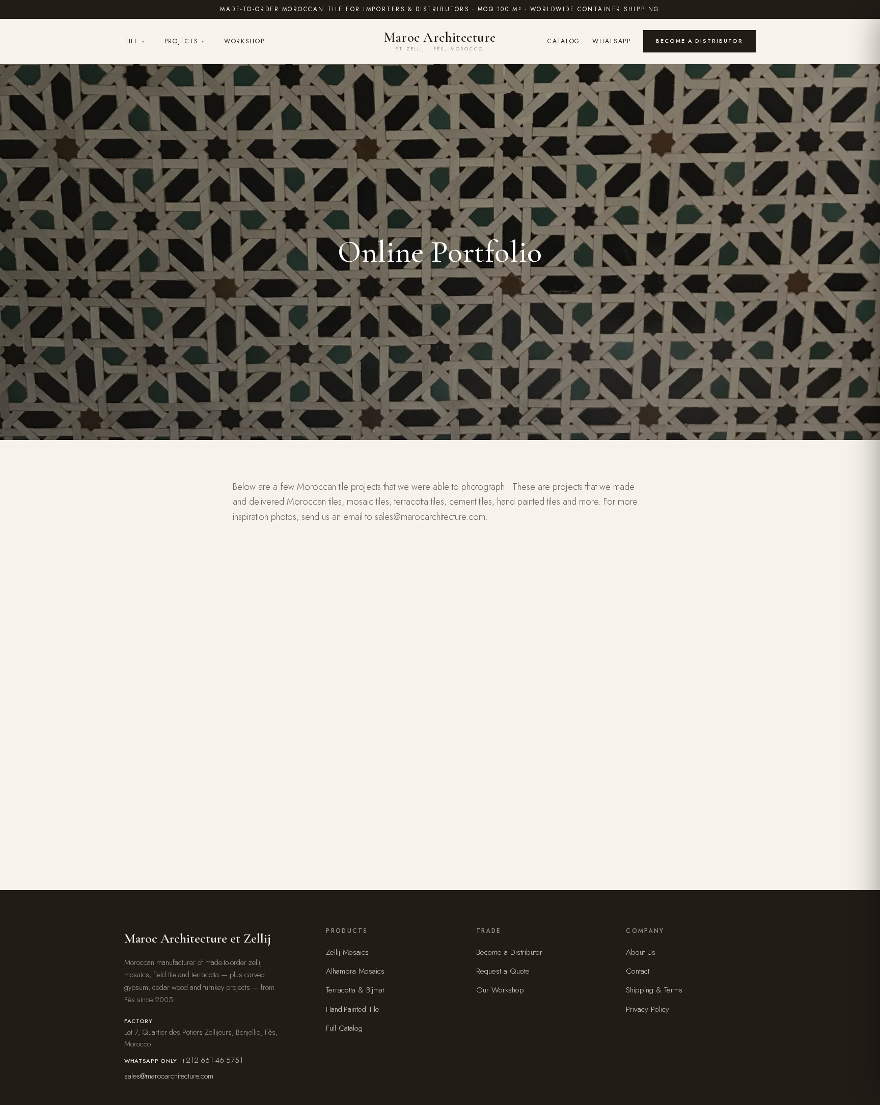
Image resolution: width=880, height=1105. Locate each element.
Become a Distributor (699, 41)
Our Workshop (500, 990)
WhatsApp (611, 41)
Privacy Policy (647, 1009)
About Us (640, 952)
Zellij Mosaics (347, 952)
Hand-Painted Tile (352, 1009)
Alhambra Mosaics (355, 971)
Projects (184, 41)
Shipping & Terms (654, 990)
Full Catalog (344, 1028)
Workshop (244, 41)
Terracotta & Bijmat (355, 990)
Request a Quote (503, 971)
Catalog (563, 41)
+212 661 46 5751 (212, 1060)
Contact (637, 971)
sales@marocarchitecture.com (168, 1076)
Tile (134, 41)
